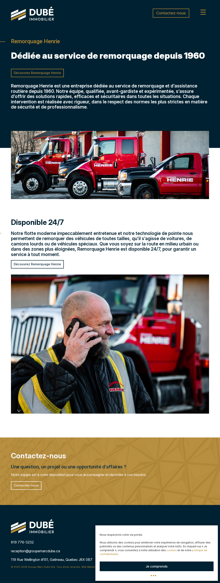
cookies (172, 550)
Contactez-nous (171, 13)
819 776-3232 (22, 542)
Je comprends (157, 566)
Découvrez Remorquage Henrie (37, 73)
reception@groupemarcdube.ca (35, 551)
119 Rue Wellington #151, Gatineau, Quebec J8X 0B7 (51, 559)
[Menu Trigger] (203, 12)
